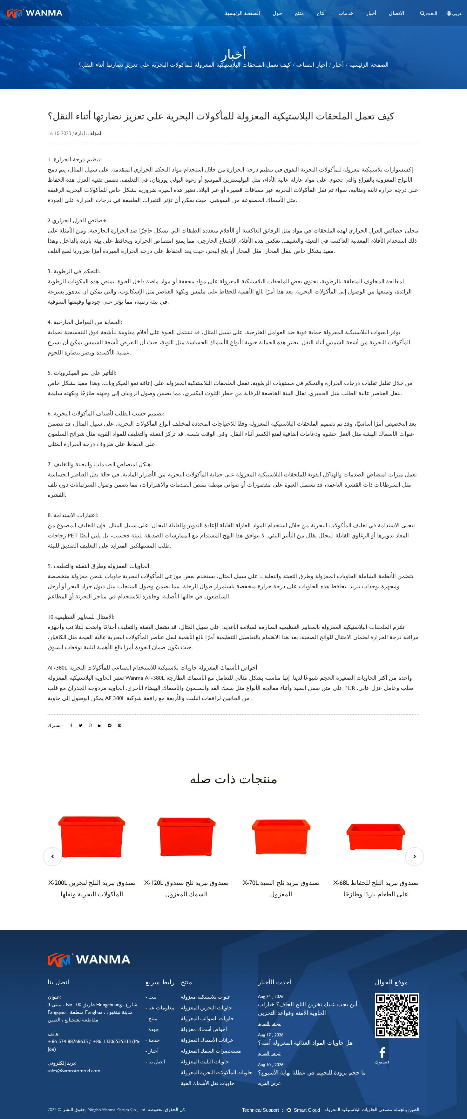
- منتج (152, 1018)
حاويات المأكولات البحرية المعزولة (216, 1072)
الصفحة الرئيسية (242, 13)
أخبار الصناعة (311, 64)
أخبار (371, 13)
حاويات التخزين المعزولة (206, 1008)
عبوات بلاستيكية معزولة (206, 997)
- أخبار (152, 1051)
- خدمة (153, 1040)
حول (277, 13)
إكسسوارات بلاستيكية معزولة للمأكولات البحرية (356, 169)
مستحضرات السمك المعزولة (211, 1051)
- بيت (151, 997)
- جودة (152, 1029)
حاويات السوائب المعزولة (207, 1018)
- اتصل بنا (155, 1062)
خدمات (345, 13)
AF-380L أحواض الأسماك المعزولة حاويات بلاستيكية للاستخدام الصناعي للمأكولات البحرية (152, 667)
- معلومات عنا (160, 1008)
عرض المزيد (269, 1023)
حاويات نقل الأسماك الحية (207, 1083)
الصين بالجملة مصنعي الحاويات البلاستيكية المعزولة (371, 1109)
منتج (299, 13)
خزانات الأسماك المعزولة (207, 1040)
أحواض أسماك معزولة (204, 1029)
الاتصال (396, 13)
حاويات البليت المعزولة (205, 1062)
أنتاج (321, 13)
